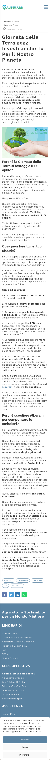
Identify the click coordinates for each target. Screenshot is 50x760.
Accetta (25, 739)
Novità (5, 658)
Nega (25, 747)
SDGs (5, 654)
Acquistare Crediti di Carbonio (18, 641)
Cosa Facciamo (10, 633)
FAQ (4, 650)
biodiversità (23, 580)
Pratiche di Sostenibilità (14, 646)
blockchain (37, 580)
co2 (5, 585)
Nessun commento (14, 29)
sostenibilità (17, 585)
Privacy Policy (9, 714)
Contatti (14, 658)
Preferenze (25, 755)
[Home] (12, 7)
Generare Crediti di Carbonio (17, 637)
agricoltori (8, 580)
